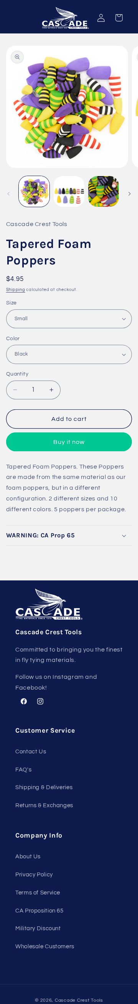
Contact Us (30, 752)
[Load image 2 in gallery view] (69, 191)
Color (13, 338)
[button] (69, 535)
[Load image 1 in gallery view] (34, 191)
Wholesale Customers (44, 946)
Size (11, 303)
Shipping (15, 290)
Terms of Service (37, 893)
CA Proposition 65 (39, 911)
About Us (28, 856)
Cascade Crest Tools (79, 1000)
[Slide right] (129, 193)
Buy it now (69, 442)
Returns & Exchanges (44, 805)
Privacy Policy (34, 875)
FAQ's (23, 770)
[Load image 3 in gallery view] (103, 191)
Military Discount (38, 928)
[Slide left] (8, 193)
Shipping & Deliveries (43, 787)
